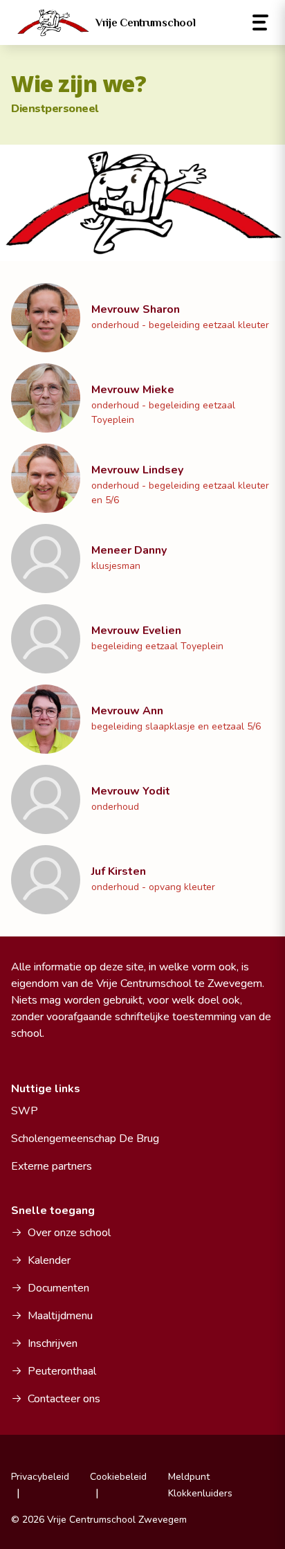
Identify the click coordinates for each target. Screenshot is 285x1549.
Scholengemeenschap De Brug (85, 1138)
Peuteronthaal (62, 1371)
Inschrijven (52, 1343)
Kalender (49, 1260)
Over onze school (69, 1232)
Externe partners (51, 1166)
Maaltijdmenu (60, 1315)
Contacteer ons (64, 1398)
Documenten (58, 1288)
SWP (24, 1110)
